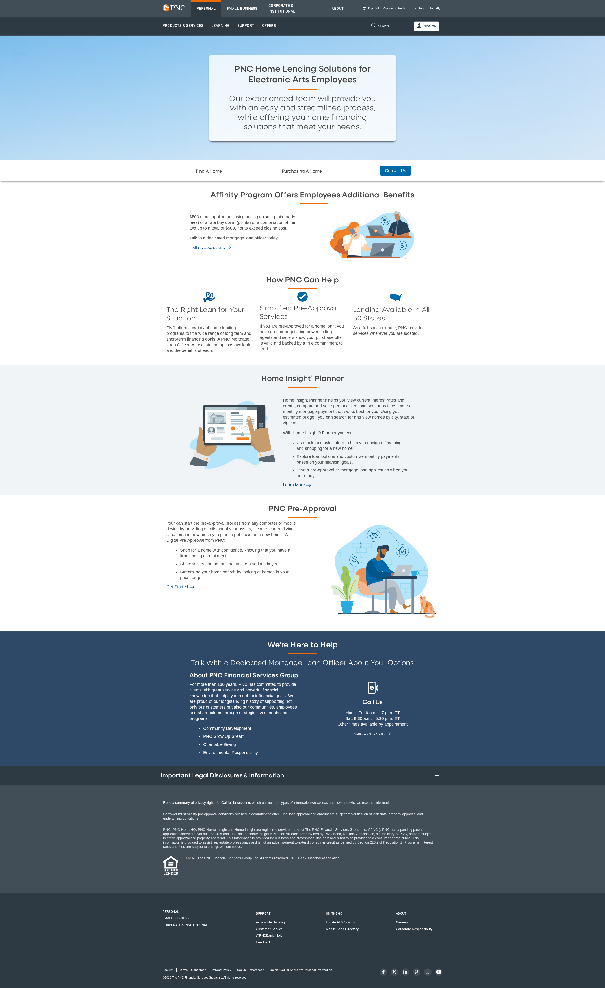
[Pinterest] (416, 972)
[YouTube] (439, 972)
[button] (183, 26)
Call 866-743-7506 (208, 248)
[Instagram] (428, 972)
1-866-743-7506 (369, 734)
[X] (394, 972)
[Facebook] (383, 972)
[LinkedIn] (405, 972)
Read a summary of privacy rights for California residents (207, 803)
